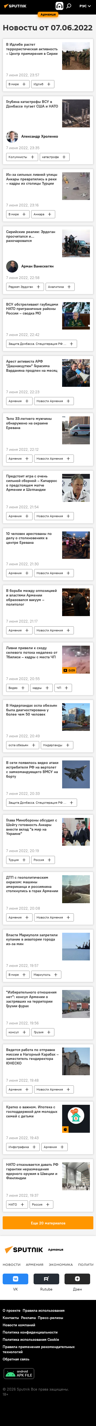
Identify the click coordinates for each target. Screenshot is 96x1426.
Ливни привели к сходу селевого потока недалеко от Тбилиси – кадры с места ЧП (31, 652)
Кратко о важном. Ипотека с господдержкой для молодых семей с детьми (31, 1111)
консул (14, 1032)
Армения (15, 401)
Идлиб (38, 84)
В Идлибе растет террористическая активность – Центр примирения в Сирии (32, 49)
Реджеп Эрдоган (21, 287)
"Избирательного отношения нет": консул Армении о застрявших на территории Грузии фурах (31, 999)
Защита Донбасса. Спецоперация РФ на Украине (43, 344)
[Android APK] (19, 1374)
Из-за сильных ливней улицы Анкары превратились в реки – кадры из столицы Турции (31, 179)
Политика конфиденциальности (30, 1332)
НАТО (13, 1204)
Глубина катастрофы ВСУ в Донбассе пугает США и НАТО (32, 104)
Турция (14, 860)
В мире (14, 84)
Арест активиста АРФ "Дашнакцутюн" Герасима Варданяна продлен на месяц (31, 366)
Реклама (28, 1317)
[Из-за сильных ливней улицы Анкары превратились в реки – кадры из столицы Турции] (76, 186)
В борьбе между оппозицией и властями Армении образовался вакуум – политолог (31, 597)
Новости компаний (19, 1325)
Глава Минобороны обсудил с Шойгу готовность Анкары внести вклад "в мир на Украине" (31, 827)
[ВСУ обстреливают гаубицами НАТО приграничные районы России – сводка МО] (76, 316)
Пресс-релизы (50, 1317)
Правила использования (44, 1310)
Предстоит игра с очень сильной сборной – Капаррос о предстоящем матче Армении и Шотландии (31, 483)
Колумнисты (18, 157)
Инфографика (19, 1147)
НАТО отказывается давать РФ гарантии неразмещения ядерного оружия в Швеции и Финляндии (32, 1171)
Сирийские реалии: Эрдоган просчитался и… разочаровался (30, 236)
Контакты (11, 1317)
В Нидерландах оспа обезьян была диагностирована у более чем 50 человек (31, 710)
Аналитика (56, 287)
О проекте (12, 1310)
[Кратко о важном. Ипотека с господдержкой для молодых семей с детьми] (76, 1119)
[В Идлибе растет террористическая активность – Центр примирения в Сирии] (76, 56)
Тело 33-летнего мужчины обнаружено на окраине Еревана (29, 423)
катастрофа (50, 157)
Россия (39, 860)
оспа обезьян (18, 745)
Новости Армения (50, 401)
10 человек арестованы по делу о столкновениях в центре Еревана (29, 538)
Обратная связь (16, 1359)
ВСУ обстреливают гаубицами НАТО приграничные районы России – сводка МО (32, 309)
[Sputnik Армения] (16, 8)
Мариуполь (42, 975)
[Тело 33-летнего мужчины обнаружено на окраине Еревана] (76, 430)
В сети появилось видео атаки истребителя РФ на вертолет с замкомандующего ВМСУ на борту (32, 769)
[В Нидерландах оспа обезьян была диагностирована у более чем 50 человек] (76, 717)
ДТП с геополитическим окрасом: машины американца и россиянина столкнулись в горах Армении (32, 884)
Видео (13, 688)
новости (12, 1264)
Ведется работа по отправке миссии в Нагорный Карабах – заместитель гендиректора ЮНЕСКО (32, 1057)
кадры (37, 688)
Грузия (38, 1032)
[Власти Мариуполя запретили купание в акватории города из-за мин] (76, 947)
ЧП (59, 688)
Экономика (61, 1264)
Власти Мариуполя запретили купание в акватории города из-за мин (32, 939)
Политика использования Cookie (31, 1339)
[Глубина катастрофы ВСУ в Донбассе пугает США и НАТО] (76, 113)
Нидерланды (52, 745)
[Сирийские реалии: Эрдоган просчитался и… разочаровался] (76, 243)
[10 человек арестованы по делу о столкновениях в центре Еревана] (76, 545)
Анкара (39, 214)
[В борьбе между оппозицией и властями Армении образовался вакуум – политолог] (76, 602)
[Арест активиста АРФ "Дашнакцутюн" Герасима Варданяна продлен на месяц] (76, 373)
